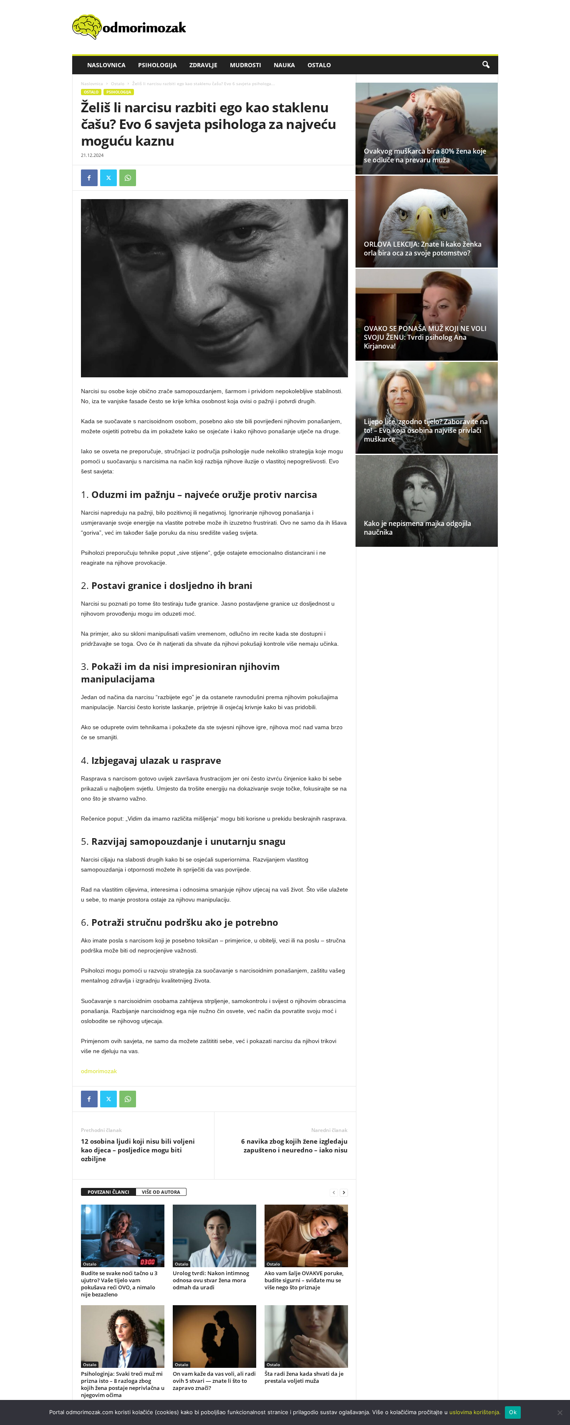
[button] (486, 65)
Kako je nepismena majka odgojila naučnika (417, 528)
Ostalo (319, 65)
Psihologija (157, 65)
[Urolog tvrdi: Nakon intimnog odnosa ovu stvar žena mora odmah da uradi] (214, 1236)
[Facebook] (89, 177)
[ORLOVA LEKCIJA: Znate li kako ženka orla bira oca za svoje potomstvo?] (427, 222)
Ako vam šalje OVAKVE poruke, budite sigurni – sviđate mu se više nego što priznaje (304, 1280)
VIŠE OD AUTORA (161, 1192)
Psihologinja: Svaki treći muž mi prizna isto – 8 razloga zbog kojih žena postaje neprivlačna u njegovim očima (122, 1384)
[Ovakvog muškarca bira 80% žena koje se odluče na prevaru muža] (427, 128)
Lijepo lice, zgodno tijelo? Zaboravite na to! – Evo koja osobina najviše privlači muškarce (426, 430)
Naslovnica (106, 65)
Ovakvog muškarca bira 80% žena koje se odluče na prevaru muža (425, 155)
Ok (513, 1412)
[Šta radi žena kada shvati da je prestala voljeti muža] (306, 1336)
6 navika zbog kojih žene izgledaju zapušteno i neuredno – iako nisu (294, 1145)
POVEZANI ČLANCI (108, 1192)
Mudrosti (245, 65)
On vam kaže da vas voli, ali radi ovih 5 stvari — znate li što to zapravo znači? (214, 1381)
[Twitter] (108, 177)
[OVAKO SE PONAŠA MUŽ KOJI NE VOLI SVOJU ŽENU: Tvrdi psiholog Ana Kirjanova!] (427, 315)
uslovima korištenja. (475, 1412)
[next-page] (344, 1192)
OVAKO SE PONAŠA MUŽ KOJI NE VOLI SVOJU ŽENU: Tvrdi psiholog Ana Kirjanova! (425, 337)
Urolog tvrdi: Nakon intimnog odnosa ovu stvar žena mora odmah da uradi (211, 1280)
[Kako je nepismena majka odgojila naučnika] (427, 501)
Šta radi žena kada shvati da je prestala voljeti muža (304, 1377)
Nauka (284, 65)
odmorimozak (99, 1071)
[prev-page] (334, 1192)
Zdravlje (203, 65)
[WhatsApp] (127, 177)
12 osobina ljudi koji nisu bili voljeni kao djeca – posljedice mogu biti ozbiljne (138, 1150)
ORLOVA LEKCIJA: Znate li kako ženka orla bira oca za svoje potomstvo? (423, 249)
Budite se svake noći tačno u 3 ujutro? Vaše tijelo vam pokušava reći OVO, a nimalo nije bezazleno (119, 1283)
